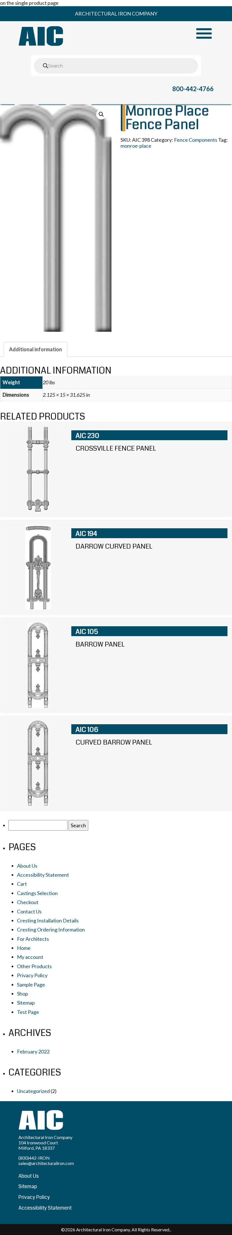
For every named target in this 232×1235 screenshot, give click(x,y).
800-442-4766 (193, 89)
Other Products (34, 966)
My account (30, 957)
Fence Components (195, 140)
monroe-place (136, 146)
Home (24, 948)
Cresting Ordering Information (51, 929)
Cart (22, 884)
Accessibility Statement (43, 875)
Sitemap (26, 1003)
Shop (22, 993)
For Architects (33, 939)
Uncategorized (33, 1091)
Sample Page (31, 984)
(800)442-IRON (34, 1157)
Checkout (27, 902)
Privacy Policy (32, 975)
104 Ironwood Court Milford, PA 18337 (38, 1145)
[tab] (35, 349)
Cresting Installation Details (48, 920)
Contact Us (29, 911)
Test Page (28, 1012)
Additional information (35, 349)
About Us (27, 866)
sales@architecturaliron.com (46, 1163)
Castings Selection (37, 893)
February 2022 (33, 1051)
